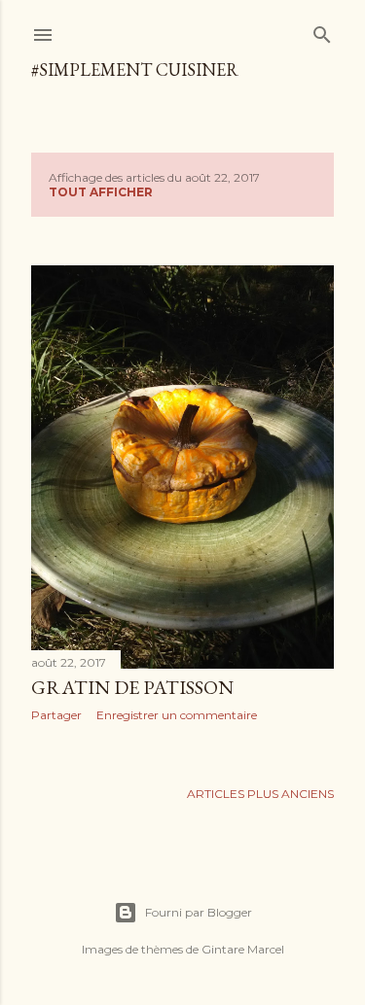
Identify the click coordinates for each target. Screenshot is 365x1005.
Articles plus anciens (260, 793)
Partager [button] (56, 715)
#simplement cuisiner (134, 69)
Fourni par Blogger (198, 912)
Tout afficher (101, 192)
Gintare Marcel (242, 949)
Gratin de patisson (132, 687)
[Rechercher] (322, 31)
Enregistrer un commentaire (176, 715)
